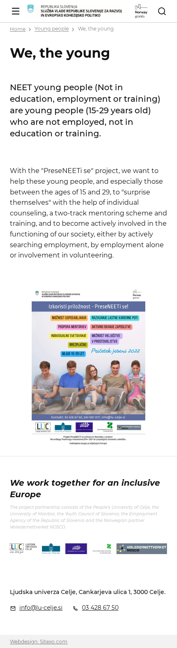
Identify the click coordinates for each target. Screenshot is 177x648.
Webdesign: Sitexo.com (39, 642)
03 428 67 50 (100, 607)
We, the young (96, 29)
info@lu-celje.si (41, 607)
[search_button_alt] (162, 11)
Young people (52, 29)
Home (18, 29)
